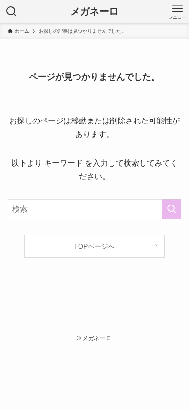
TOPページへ (94, 246)
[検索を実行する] (171, 209)
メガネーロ (94, 12)
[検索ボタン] (11, 11)
